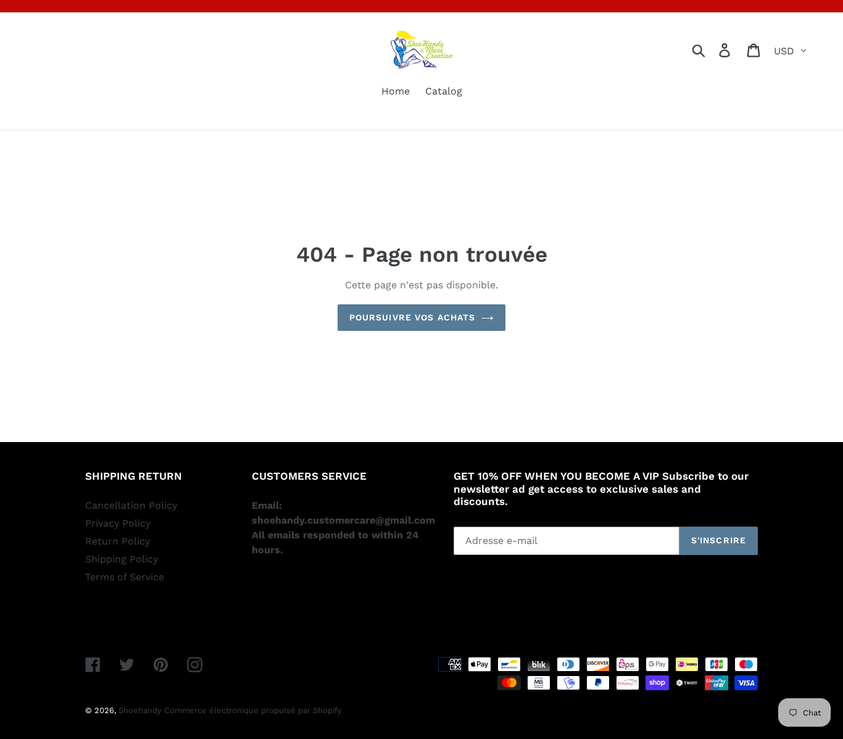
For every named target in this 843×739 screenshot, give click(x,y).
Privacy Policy (118, 523)
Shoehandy (141, 710)
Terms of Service (124, 577)
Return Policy (117, 541)
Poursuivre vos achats (412, 317)
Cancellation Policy (131, 505)
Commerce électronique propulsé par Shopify (253, 710)
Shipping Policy (121, 559)
